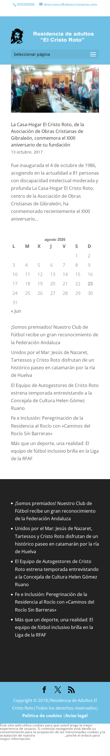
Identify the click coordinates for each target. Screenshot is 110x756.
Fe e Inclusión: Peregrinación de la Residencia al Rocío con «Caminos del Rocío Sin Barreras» (50, 425)
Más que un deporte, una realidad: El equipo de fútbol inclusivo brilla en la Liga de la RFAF (55, 451)
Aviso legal (76, 715)
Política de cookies (42, 715)
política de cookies (50, 735)
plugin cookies (42, 738)
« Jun (16, 311)
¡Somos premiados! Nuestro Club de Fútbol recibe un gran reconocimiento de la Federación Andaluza (54, 334)
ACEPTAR (9, 744)
